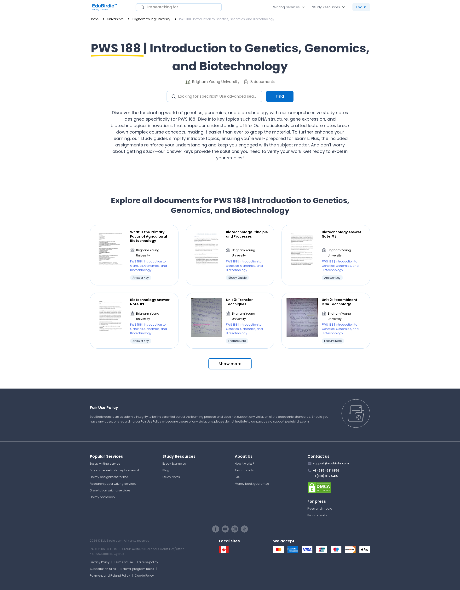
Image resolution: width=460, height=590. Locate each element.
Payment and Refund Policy (110, 575)
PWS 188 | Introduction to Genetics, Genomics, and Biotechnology (148, 265)
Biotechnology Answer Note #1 (150, 302)
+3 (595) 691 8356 (326, 470)
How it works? (244, 464)
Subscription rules (103, 569)
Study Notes (171, 477)
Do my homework (102, 497)
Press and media (319, 509)
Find (280, 96)
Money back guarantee (252, 484)
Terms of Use (123, 562)
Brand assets (317, 515)
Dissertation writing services (110, 490)
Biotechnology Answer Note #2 (341, 234)
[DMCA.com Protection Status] (338, 488)
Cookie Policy (144, 575)
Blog (165, 470)
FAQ (237, 477)
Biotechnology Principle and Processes (247, 234)
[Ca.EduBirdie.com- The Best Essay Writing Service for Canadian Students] (224, 552)
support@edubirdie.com (291, 421)
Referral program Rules (137, 569)
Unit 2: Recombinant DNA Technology (339, 302)
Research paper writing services (113, 484)
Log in (361, 7)
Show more (230, 364)
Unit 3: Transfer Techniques (239, 302)
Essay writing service (105, 464)
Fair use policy (147, 562)
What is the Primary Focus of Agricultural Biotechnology (148, 236)
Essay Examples (174, 464)
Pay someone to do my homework (115, 470)
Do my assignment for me (109, 477)
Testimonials (244, 470)
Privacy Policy (99, 562)
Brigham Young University (147, 252)
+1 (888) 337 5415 (325, 476)
